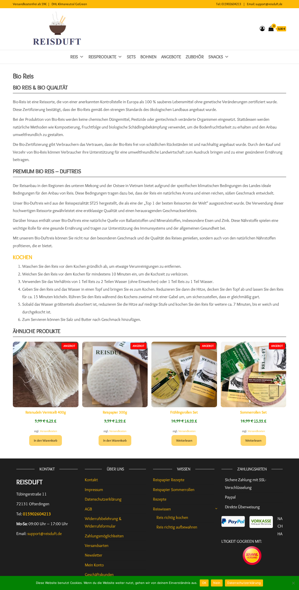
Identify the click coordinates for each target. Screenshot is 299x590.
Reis (74, 56)
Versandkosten (48, 431)
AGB (88, 509)
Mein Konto (94, 565)
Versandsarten (96, 545)
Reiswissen (162, 509)
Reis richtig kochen (172, 517)
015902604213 (231, 4)
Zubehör (195, 56)
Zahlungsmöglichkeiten (104, 536)
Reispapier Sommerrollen (173, 489)
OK (204, 583)
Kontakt (91, 479)
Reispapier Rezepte (168, 479)
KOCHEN (22, 257)
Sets (131, 56)
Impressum (94, 489)
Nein (216, 583)
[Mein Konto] (262, 29)
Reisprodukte (102, 56)
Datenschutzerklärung (103, 499)
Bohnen (148, 56)
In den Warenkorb (45, 440)
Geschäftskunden (99, 574)
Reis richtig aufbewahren (177, 527)
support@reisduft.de (269, 4)
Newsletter (93, 555)
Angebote (171, 56)
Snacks (215, 56)
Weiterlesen (184, 440)
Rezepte (159, 499)
